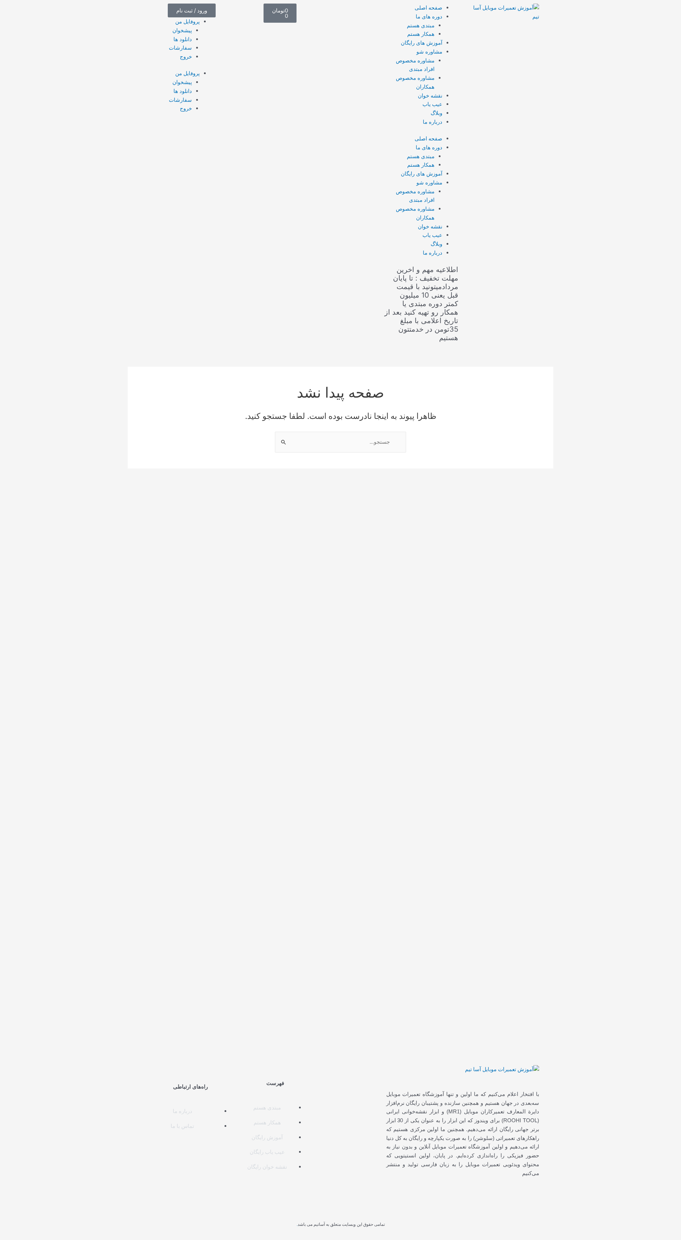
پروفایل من (187, 21)
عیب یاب (432, 104)
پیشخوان (182, 30)
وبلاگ (436, 113)
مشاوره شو (429, 51)
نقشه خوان (430, 95)
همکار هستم (420, 34)
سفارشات (180, 47)
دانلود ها (182, 39)
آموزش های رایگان (421, 42)
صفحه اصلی (428, 7)
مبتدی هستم (420, 25)
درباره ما (432, 121)
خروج (186, 56)
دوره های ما (429, 16)
